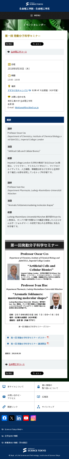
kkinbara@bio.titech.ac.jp (27, 107)
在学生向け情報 (11, 435)
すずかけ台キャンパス (18, 90)
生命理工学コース (19, 51)
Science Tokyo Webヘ (14, 429)
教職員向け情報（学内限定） (17, 442)
